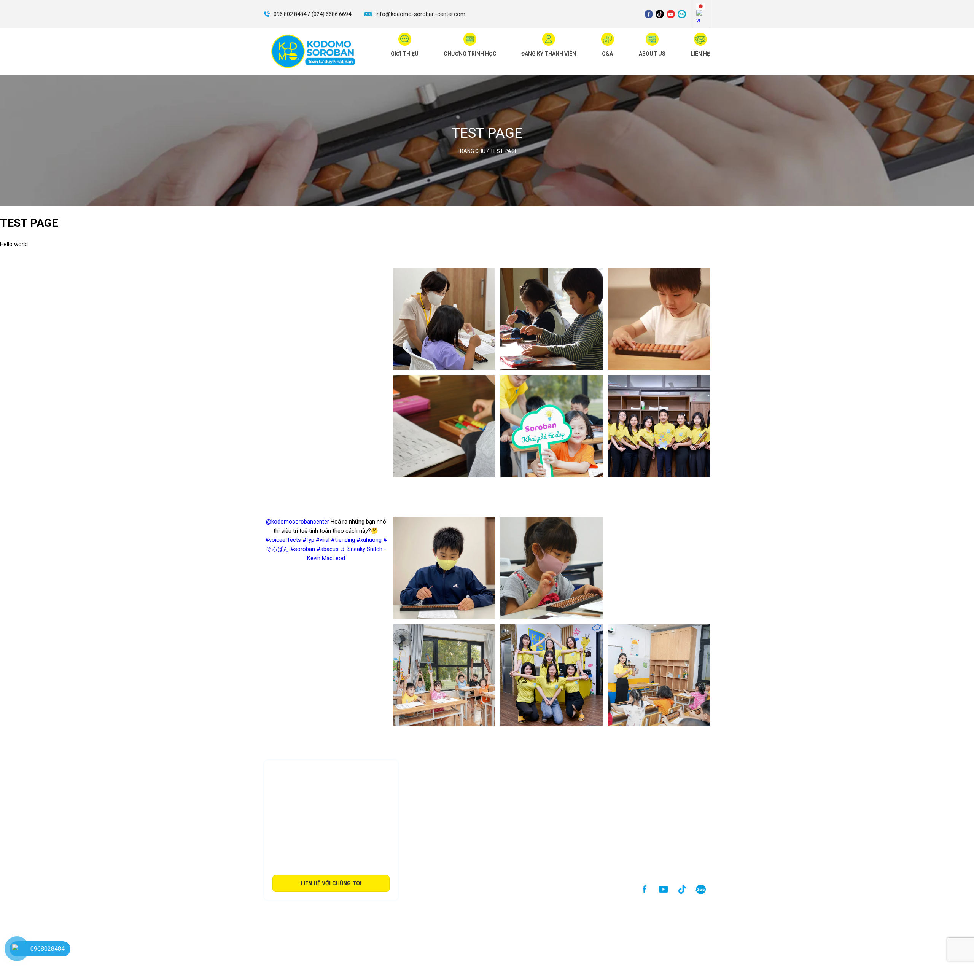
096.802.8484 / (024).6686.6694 (312, 14)
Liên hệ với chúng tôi (331, 883)
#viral (322, 539)
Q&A (597, 763)
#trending (343, 539)
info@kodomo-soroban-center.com (420, 14)
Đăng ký (510, 763)
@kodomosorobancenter (297, 521)
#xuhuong (369, 539)
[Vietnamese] (701, 17)
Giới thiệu (421, 763)
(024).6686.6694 (515, 814)
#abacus (328, 549)
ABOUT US (628, 763)
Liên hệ (662, 763)
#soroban (302, 549)
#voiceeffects (283, 539)
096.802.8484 (446, 814)
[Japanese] (701, 6)
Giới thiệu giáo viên (555, 763)
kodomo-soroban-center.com (469, 832)
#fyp (308, 539)
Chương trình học (466, 763)
